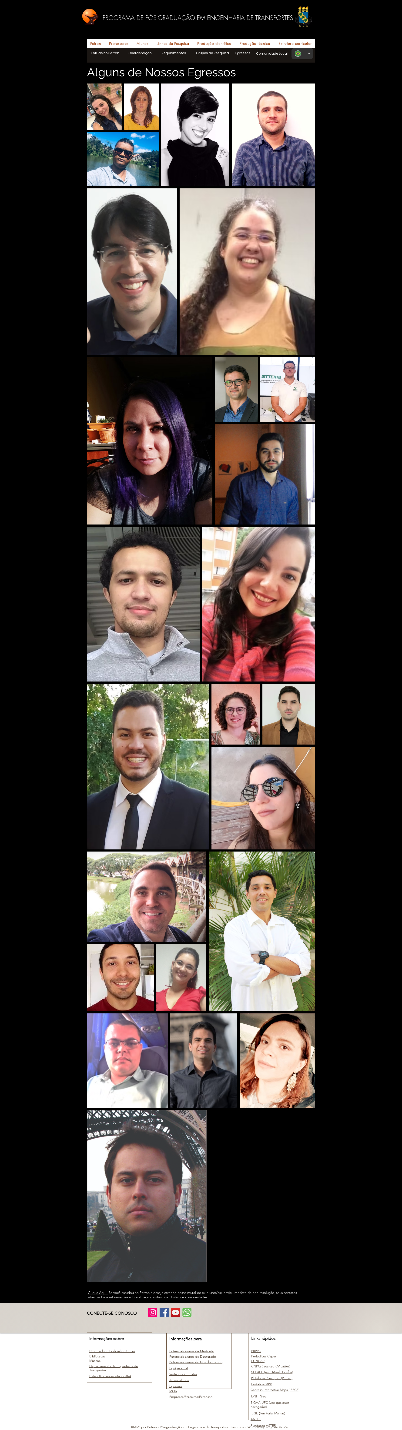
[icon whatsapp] (186, 1312)
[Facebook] (164, 1312)
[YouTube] (175, 1312)
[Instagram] (152, 1312)
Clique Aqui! (98, 1292)
